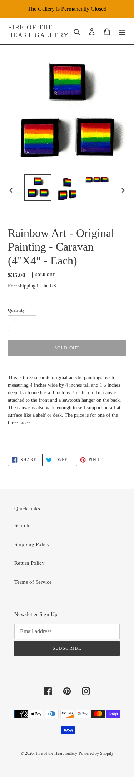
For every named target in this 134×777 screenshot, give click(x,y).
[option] (38, 187)
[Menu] (121, 31)
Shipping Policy (32, 544)
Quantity (16, 310)
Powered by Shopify (96, 753)
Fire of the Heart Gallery (38, 31)
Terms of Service (33, 582)
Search (21, 525)
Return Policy (29, 563)
